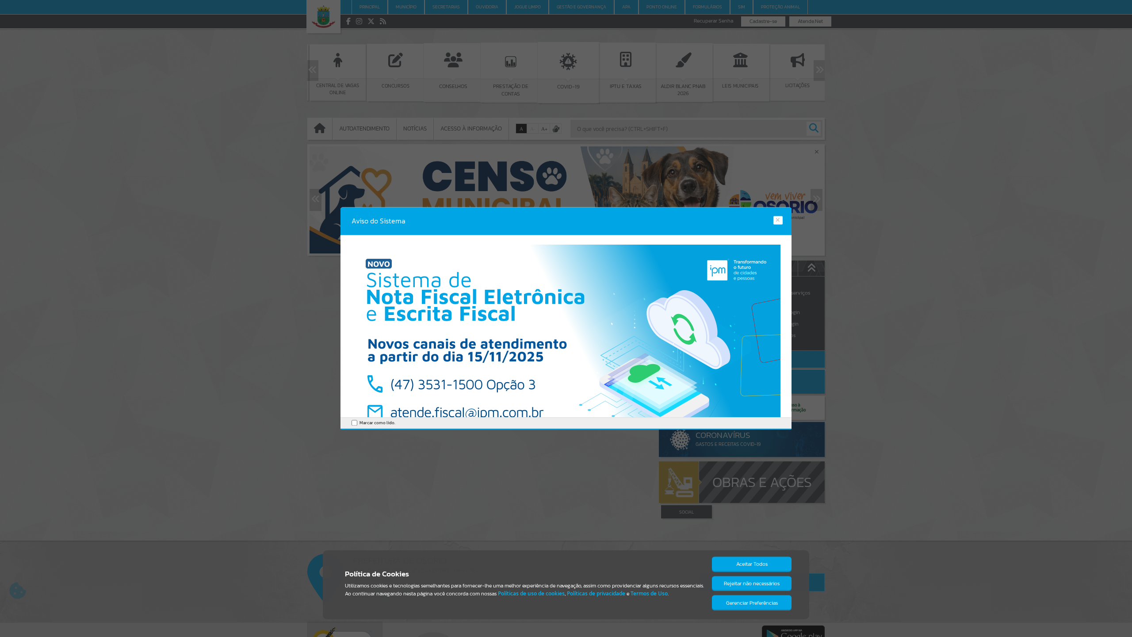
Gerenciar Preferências (752, 603)
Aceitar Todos (752, 564)
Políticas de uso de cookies (531, 593)
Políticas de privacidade (596, 593)
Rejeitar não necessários (752, 583)
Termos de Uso (649, 593)
